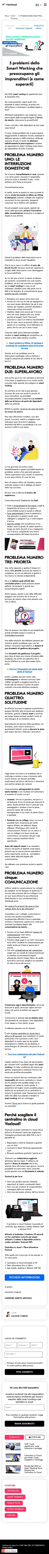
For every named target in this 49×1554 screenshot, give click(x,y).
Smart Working (15, 1497)
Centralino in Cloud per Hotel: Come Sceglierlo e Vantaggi (33, 1457)
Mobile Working (15, 1509)
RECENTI (15, 1437)
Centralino (13, 1491)
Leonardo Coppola (24, 28)
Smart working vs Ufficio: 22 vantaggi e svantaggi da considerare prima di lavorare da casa (24, 345)
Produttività (13, 1503)
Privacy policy (7, 1547)
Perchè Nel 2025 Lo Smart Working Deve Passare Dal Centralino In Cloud (33, 1469)
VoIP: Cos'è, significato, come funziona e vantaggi (33, 1446)
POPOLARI (36, 1437)
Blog (6, 16)
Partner (11, 1515)
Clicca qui (16, 1103)
